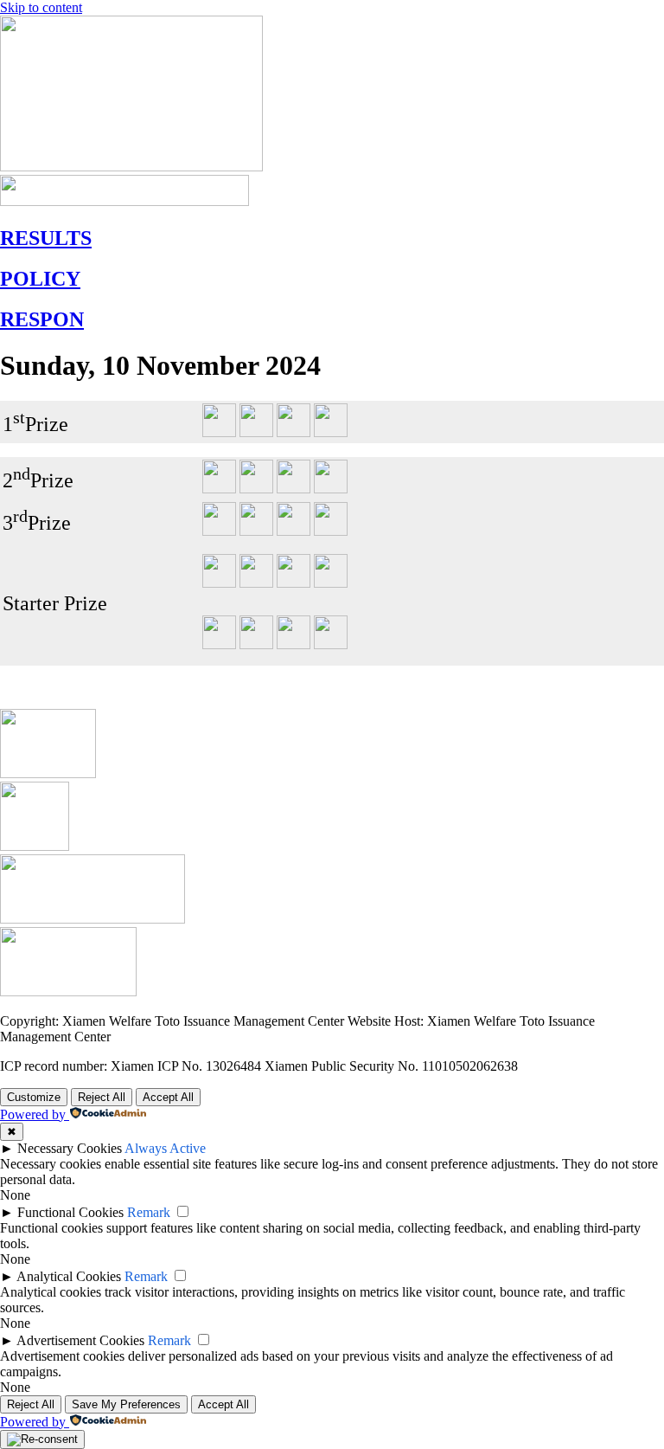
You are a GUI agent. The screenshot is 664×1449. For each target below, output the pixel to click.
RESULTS (46, 238)
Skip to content (41, 7)
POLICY (40, 278)
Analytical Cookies (68, 1276)
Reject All (101, 1097)
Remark (148, 1212)
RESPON (42, 319)
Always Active (165, 1148)
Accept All (168, 1097)
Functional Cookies (70, 1212)
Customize (34, 1097)
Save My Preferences (126, 1404)
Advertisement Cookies (80, 1340)
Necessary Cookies (69, 1148)
